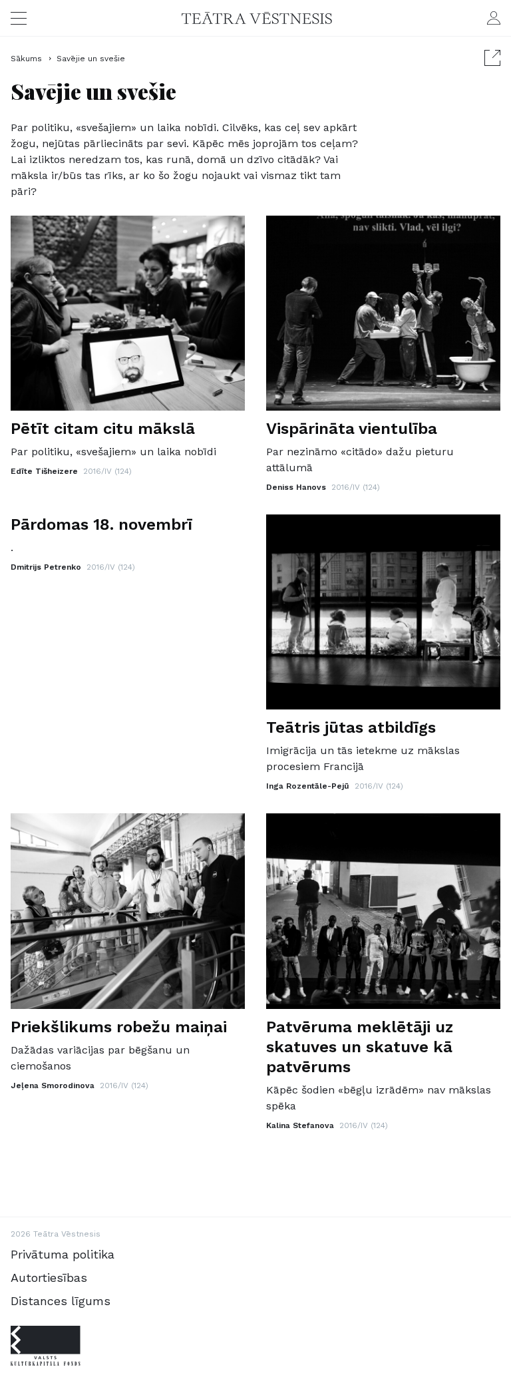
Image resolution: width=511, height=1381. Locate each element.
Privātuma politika (62, 1254)
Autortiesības (49, 1277)
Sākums (28, 58)
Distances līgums (60, 1301)
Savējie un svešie (91, 58)
